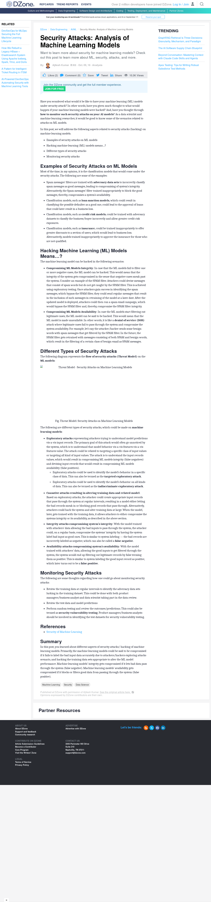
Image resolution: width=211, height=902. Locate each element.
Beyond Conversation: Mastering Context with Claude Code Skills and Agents (180, 56)
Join (186, 4)
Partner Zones (176, 10)
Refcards (47, 4)
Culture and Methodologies (41, 10)
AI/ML (73, 29)
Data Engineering (66, 10)
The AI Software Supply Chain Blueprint (180, 48)
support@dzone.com (75, 752)
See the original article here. (115, 692)
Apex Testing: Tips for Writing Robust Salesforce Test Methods (178, 66)
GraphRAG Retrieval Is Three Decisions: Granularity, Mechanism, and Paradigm (180, 39)
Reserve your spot (153, 17)
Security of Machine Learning (64, 632)
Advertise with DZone (75, 728)
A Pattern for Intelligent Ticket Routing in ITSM (14, 70)
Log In (177, 4)
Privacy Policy (22, 764)
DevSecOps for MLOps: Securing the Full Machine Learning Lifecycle (14, 36)
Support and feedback (25, 731)
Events (86, 4)
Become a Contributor (25, 746)
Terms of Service (23, 761)
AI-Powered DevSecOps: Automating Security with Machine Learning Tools (15, 82)
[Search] (201, 4)
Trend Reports (67, 4)
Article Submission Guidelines (29, 743)
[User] (192, 4)
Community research (25, 734)
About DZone (21, 728)
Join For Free (54, 89)
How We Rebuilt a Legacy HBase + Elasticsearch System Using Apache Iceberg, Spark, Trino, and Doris (14, 55)
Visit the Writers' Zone (25, 752)
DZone (43, 29)
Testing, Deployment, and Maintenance (146, 10)
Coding (119, 10)
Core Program (22, 749)
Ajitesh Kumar (60, 65)
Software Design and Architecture (95, 10)
